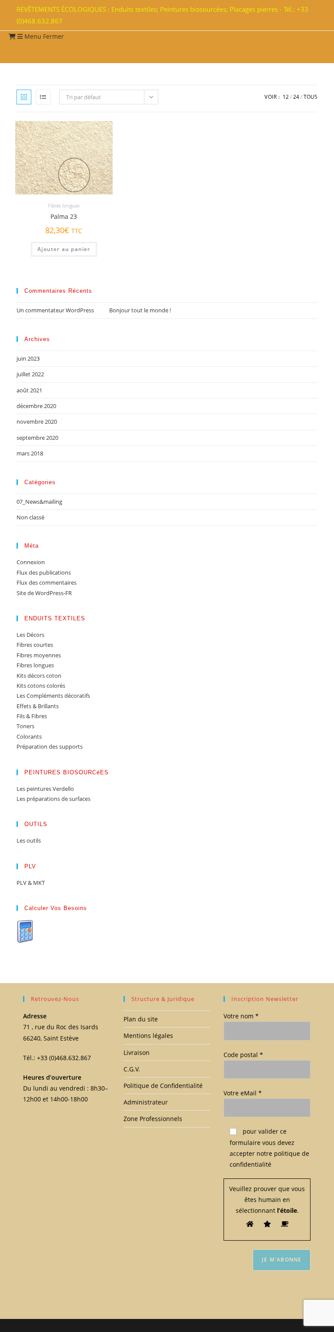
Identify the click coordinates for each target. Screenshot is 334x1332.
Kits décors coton (39, 675)
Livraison (137, 1052)
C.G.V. (132, 1069)
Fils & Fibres (32, 716)
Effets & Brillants (38, 706)
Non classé (30, 517)
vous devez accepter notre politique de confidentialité (269, 1153)
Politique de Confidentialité (163, 1085)
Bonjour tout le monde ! (140, 310)
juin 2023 (28, 358)
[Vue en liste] (43, 97)
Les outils (29, 840)
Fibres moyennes (39, 655)
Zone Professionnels (153, 1118)
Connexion (31, 562)
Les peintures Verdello (45, 789)
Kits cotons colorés (41, 685)
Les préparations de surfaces (53, 799)
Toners (25, 726)
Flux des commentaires (47, 582)
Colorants (29, 736)
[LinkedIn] (307, 15)
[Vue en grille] (24, 97)
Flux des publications (44, 572)
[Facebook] (301, 15)
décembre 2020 (36, 406)
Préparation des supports (50, 746)
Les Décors (30, 635)
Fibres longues (64, 205)
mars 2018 (30, 453)
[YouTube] (312, 15)
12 (286, 96)
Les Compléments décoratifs (53, 695)
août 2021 (29, 390)
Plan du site (141, 1019)
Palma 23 (63, 216)
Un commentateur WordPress (55, 310)
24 (296, 96)
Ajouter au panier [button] (63, 249)
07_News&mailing (39, 501)
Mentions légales (148, 1035)
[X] (296, 15)
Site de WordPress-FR (44, 593)
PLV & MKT (31, 883)
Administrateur (146, 1102)
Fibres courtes (35, 645)
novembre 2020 (37, 421)
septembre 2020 (37, 438)
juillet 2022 (30, 374)
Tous (310, 96)
